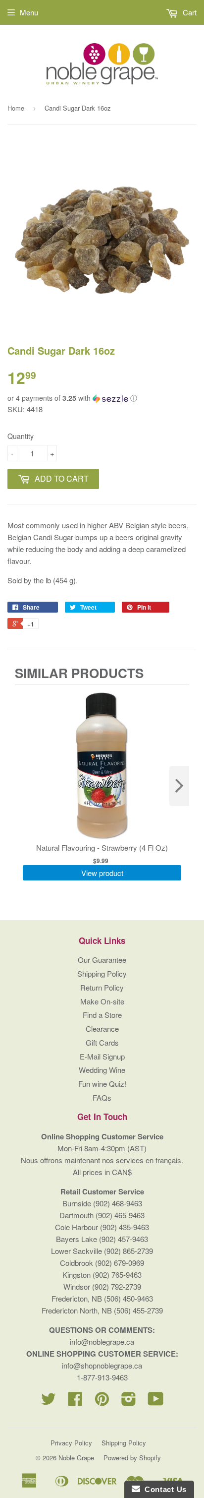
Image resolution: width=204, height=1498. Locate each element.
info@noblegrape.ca (102, 1341)
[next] (179, 786)
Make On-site (102, 1001)
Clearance (102, 1028)
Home (15, 108)
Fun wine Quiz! (102, 1083)
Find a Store (102, 1014)
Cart (189, 12)
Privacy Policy (71, 1442)
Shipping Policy (102, 973)
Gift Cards (102, 1042)
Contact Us (163, 1489)
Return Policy (102, 987)
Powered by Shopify (132, 1457)
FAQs (102, 1097)
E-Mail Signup (102, 1056)
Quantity (20, 436)
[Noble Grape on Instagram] (128, 1401)
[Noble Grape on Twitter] (48, 1401)
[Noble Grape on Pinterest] (102, 1401)
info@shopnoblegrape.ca (102, 1365)
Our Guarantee (102, 959)
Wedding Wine (102, 1069)
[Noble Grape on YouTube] (155, 1401)
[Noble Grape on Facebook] (75, 1401)
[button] (102, 398)
